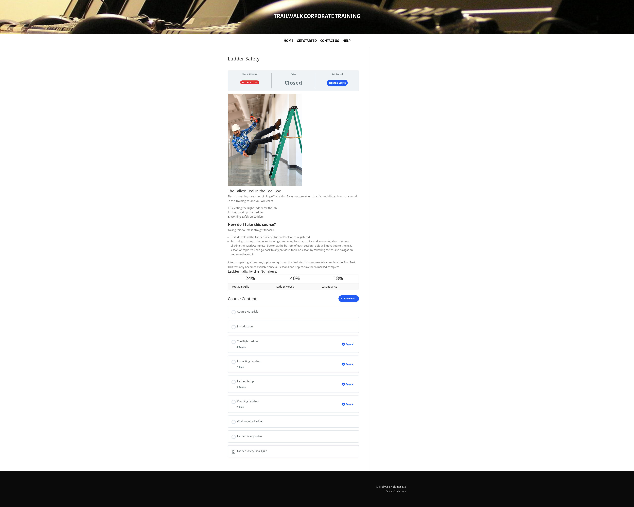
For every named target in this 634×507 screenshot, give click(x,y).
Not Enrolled (249, 82)
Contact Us (329, 40)
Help (347, 40)
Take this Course (337, 82)
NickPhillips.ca (397, 491)
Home (288, 40)
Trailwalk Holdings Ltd (392, 486)
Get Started (307, 40)
